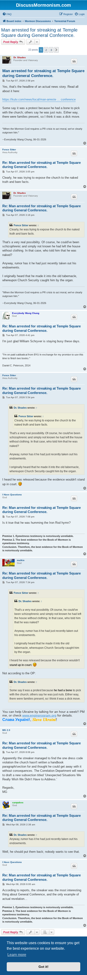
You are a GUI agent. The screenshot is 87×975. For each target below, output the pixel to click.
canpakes (17, 802)
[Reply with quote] (74, 61)
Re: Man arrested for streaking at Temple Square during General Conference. (41, 165)
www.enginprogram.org (39, 715)
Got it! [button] (43, 967)
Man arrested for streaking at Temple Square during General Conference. (39, 32)
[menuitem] (7, 14)
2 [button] (46, 50)
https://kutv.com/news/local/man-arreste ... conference (39, 99)
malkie (21, 560)
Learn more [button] (16, 955)
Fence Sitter (9, 149)
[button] (56, 50)
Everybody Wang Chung (25, 313)
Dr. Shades (19, 57)
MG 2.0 (6, 730)
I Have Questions (12, 494)
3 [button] (51, 50)
